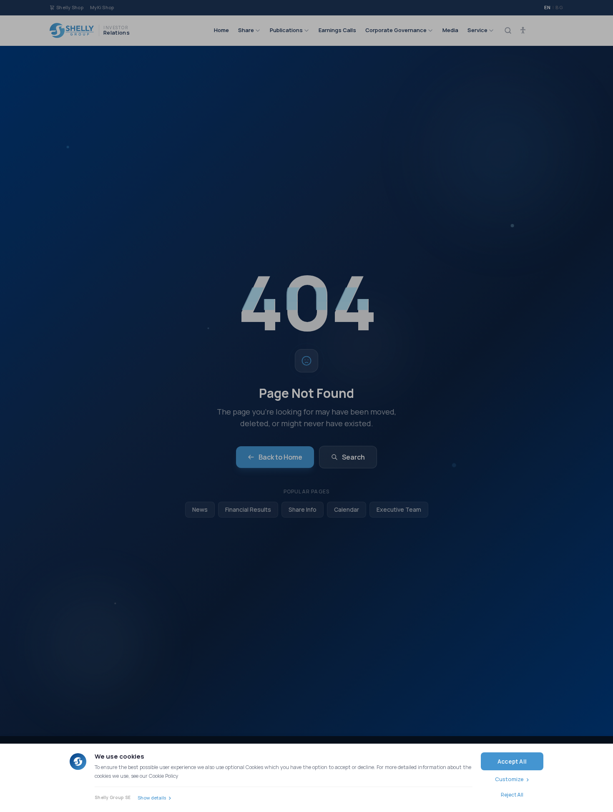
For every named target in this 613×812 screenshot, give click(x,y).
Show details (152, 797)
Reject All (512, 794)
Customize (509, 779)
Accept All (512, 761)
